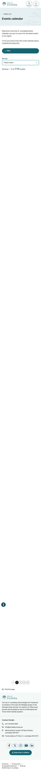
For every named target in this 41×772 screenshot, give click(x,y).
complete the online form (10, 43)
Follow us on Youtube (26, 745)
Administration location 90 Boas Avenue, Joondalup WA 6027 (19, 731)
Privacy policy (16, 764)
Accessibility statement (9, 766)
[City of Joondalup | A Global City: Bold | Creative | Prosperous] (9, 4)
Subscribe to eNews (21, 752)
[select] (36, 62)
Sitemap (22, 766)
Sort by (4, 59)
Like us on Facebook (9, 745)
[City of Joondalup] (9, 697)
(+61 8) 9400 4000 (11, 724)
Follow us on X (14, 745)
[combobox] (20, 62)
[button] (27, 682)
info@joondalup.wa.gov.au (14, 727)
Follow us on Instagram (20, 745)
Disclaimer (5, 764)
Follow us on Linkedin (31, 745)
